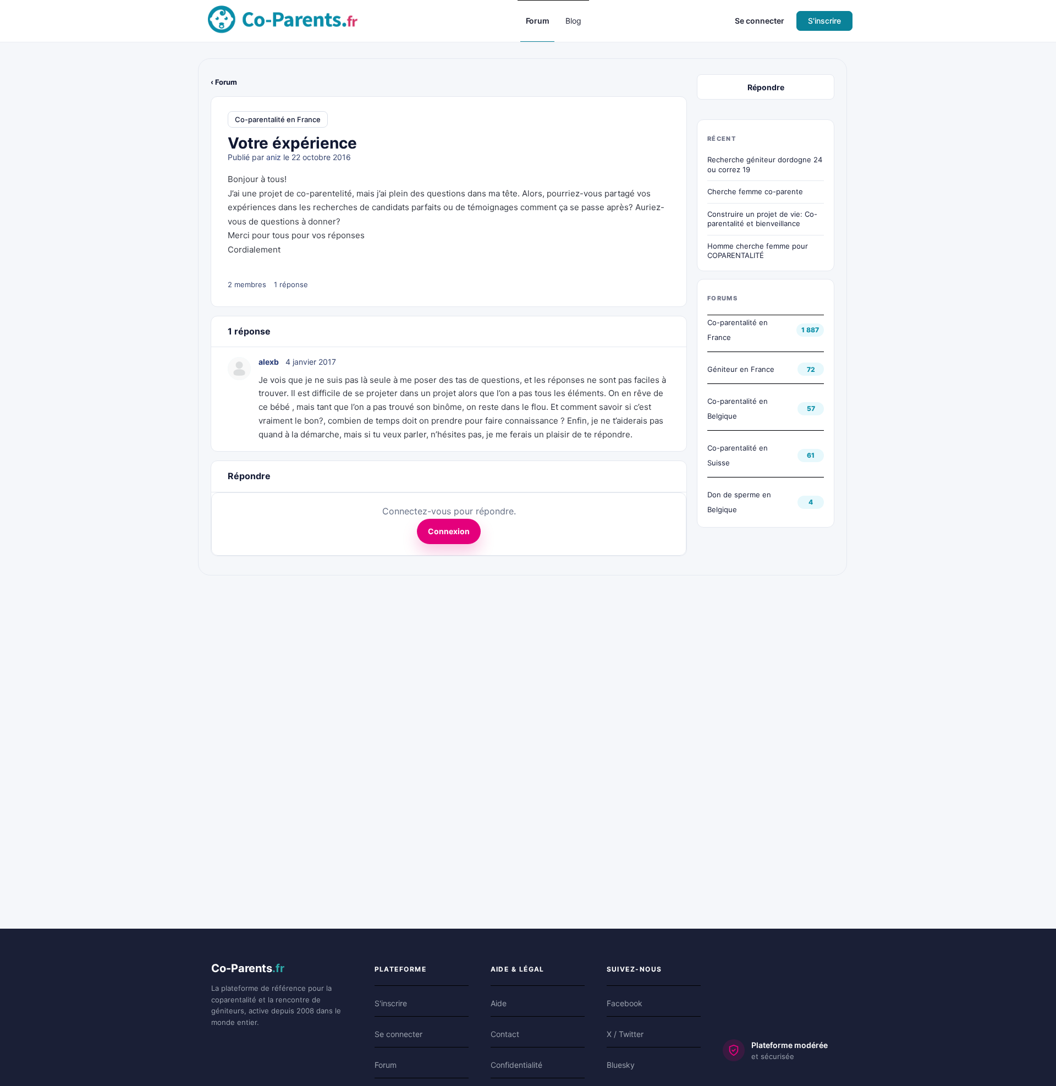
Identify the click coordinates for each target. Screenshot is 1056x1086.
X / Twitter (625, 1034)
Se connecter (759, 20)
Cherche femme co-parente (755, 191)
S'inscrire (824, 20)
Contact (505, 1034)
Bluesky (621, 1064)
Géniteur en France (740, 369)
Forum (386, 1064)
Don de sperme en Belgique (739, 502)
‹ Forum (224, 82)
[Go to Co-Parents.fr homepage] (283, 20)
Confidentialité (516, 1064)
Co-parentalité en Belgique (737, 408)
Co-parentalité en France (278, 119)
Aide (499, 1003)
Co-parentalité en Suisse (737, 455)
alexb (268, 361)
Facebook (624, 1003)
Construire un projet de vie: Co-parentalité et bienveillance (762, 219)
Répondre (765, 87)
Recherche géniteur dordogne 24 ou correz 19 (764, 164)
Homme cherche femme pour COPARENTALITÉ (757, 251)
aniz (273, 157)
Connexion (449, 531)
